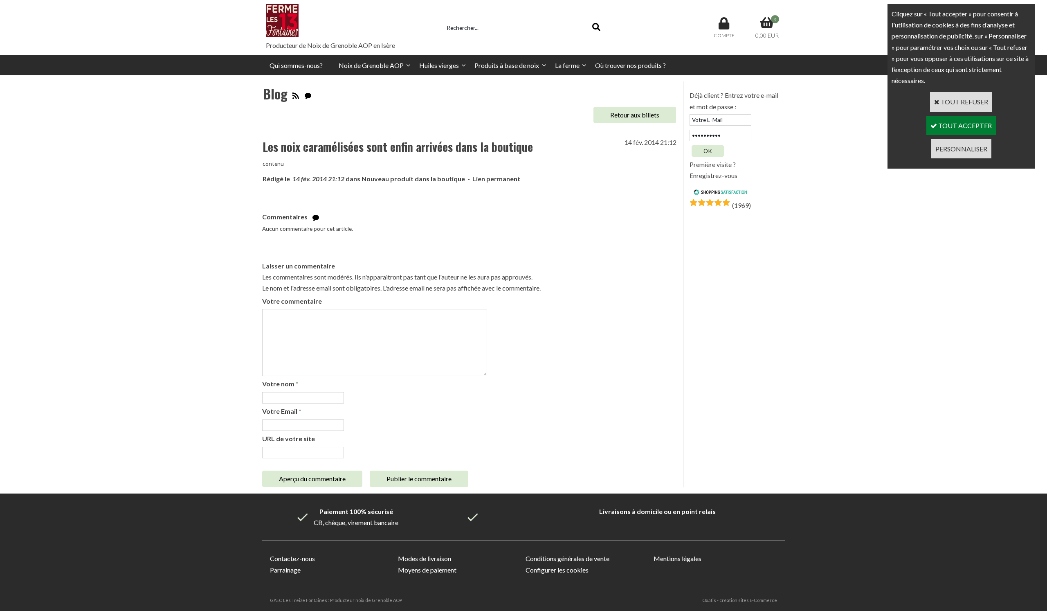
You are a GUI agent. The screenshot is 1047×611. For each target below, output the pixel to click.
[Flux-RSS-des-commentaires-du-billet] (316, 217)
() (741, 205)
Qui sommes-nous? (296, 65)
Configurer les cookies (557, 570)
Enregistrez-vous (713, 175)
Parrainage (285, 570)
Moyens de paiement (427, 570)
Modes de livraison (424, 558)
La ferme (567, 65)
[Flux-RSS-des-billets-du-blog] (296, 93)
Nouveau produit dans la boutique (413, 179)
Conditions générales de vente (567, 558)
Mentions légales (677, 558)
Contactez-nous (292, 558)
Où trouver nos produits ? (630, 65)
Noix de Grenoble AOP (371, 65)
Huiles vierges (439, 65)
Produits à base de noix (506, 65)
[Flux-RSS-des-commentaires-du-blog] (308, 93)
